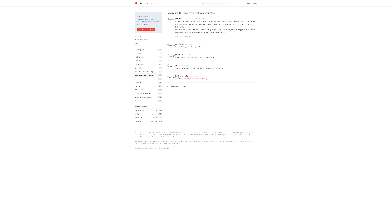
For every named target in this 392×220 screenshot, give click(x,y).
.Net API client (139, 64)
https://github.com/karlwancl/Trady (195, 79)
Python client (139, 90)
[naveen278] (171, 55)
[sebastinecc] (172, 44)
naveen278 (179, 55)
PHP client (138, 86)
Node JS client (139, 57)
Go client (138, 61)
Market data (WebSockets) (143, 97)
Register (150, 29)
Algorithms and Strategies (144, 75)
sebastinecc (179, 44)
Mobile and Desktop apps (143, 93)
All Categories (139, 50)
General (137, 101)
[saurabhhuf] (171, 18)
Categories (138, 36)
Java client (138, 79)
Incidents (138, 53)
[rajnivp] (170, 65)
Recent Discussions (141, 40)
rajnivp (177, 65)
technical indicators (183, 36)
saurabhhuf (179, 18)
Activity (137, 43)
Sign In (140, 29)
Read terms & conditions (171, 143)
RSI (190, 36)
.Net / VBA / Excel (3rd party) (144, 72)
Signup (255, 3)
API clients (138, 83)
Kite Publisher (139, 68)
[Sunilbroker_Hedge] (174, 76)
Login (249, 3)
